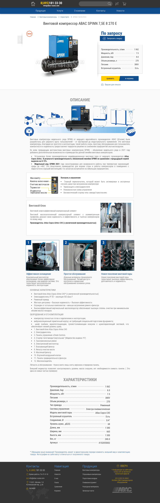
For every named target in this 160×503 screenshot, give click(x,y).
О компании (79, 10)
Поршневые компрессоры (91, 474)
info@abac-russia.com (51, 6)
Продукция (41, 10)
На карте (32, 488)
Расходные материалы (90, 487)
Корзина (57, 491)
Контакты (100, 10)
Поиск (56, 482)
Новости (120, 10)
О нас (56, 478)
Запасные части (88, 491)
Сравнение (58, 487)
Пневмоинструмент (89, 482)
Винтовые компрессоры (91, 470)
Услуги (60, 10)
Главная (57, 470)
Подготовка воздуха (89, 478)
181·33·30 (51, 3)
